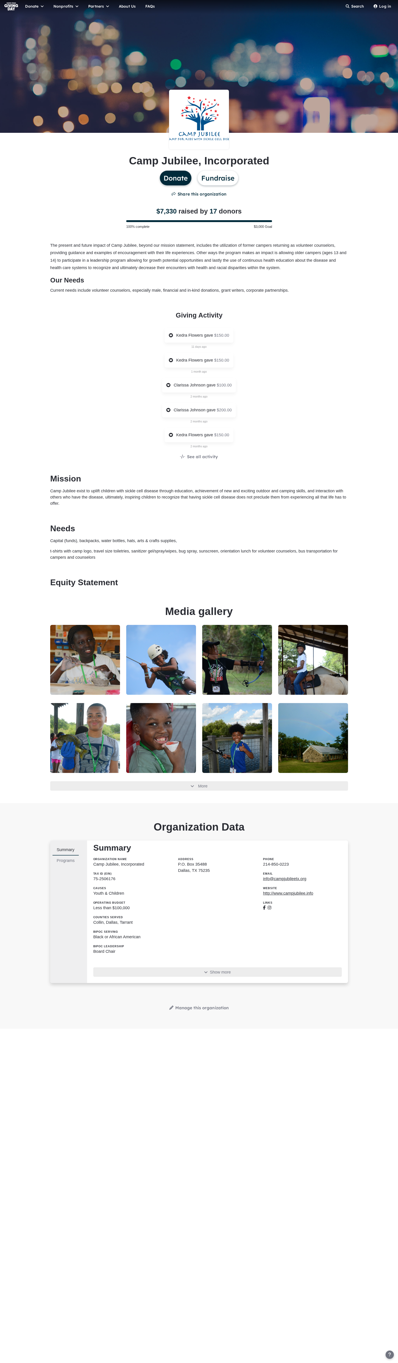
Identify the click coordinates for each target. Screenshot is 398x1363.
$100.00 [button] (224, 385)
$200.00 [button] (224, 410)
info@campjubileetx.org (284, 878)
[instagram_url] (269, 908)
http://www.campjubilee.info (288, 893)
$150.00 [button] (221, 335)
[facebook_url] (264, 908)
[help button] (390, 1355)
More (203, 786)
